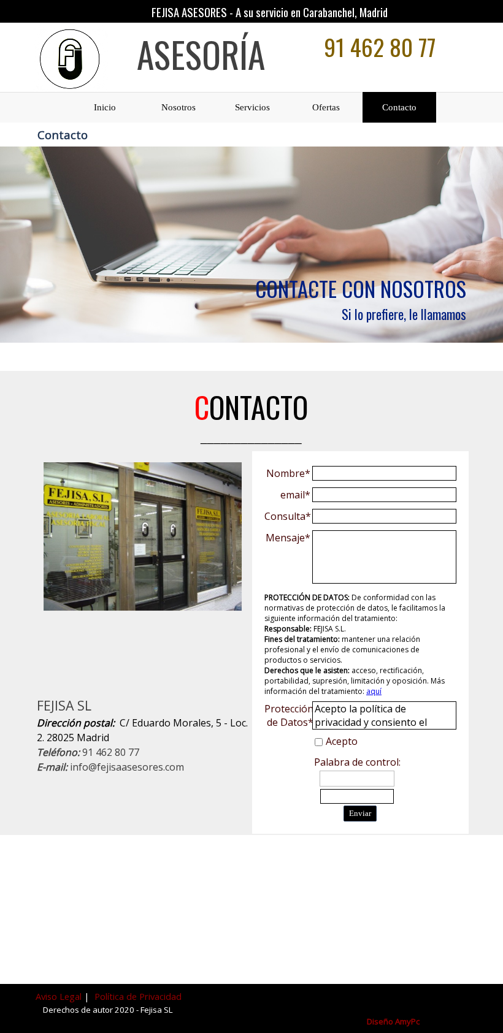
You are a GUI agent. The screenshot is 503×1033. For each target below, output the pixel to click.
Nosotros (178, 107)
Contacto (399, 107)
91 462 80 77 (380, 46)
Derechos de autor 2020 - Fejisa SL (108, 1009)
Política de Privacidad (138, 996)
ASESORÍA (201, 54)
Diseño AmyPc (393, 1021)
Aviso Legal (60, 996)
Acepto (342, 741)
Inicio (105, 107)
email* (295, 494)
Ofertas (326, 107)
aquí (374, 691)
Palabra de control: (357, 762)
